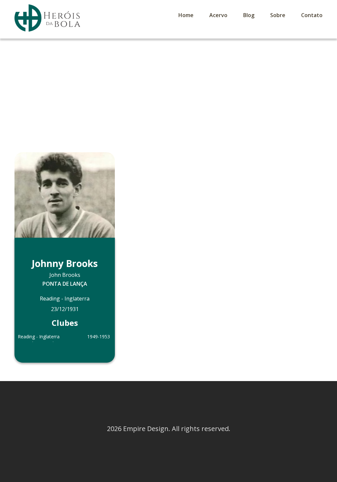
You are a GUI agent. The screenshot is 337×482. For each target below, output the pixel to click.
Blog (248, 15)
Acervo (218, 15)
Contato (312, 15)
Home (186, 15)
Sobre (277, 15)
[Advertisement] (168, 88)
